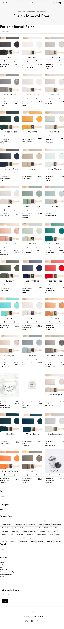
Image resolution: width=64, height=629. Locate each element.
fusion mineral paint (6, 524)
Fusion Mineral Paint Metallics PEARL (27, 327)
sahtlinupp (28, 538)
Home (19, 11)
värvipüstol (49, 541)
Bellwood (4, 521)
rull (21, 538)
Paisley (54, 531)
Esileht (2, 562)
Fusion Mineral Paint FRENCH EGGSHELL (27, 215)
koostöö (38, 527)
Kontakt (2, 577)
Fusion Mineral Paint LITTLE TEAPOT (49, 178)
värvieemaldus (23, 541)
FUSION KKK (3, 569)
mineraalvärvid (15, 531)
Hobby (40, 524)
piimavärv (4, 534)
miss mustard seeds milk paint (29, 531)
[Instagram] (33, 612)
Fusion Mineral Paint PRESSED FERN (5, 141)
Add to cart (49, 475)
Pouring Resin (20, 534)
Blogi (1, 567)
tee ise (36, 538)
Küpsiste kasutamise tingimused (9, 572)
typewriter (44, 538)
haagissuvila (32, 524)
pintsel (11, 534)
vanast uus (13, 541)
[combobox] (32, 32)
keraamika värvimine (6, 527)
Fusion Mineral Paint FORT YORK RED (50, 290)
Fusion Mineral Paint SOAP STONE (4, 103)
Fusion (42, 521)
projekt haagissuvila (41, 534)
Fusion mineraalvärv (51, 521)
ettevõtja (28, 521)
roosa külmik (5, 538)
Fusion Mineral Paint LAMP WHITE (27, 103)
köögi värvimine (47, 527)
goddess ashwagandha (20, 524)
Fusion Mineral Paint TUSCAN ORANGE (4, 480)
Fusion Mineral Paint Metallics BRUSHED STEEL (50, 364)
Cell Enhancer (13, 521)
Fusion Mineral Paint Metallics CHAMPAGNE (49, 404)
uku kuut (53, 538)
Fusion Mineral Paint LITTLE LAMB (49, 66)
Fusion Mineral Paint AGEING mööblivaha (49, 480)
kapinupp (47, 524)
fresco (35, 521)
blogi (1, 509)
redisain (58, 534)
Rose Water (14, 538)
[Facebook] (28, 612)
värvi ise (32, 541)
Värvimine (40, 541)
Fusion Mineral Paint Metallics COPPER (49, 327)
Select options (5, 61)
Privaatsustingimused (6, 574)
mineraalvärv (5, 531)
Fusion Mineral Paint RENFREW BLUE (50, 253)
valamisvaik (4, 541)
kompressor (30, 527)
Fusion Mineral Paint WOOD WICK (27, 480)
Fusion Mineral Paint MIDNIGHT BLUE (5, 178)
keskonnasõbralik (19, 527)
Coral (21, 521)
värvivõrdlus (58, 541)
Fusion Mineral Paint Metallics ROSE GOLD (4, 253)
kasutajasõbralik (57, 524)
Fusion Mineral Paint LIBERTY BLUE (27, 290)
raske (51, 534)
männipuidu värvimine (44, 531)
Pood (24, 11)
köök (56, 527)
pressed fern (30, 534)
